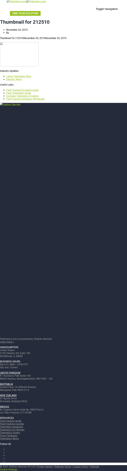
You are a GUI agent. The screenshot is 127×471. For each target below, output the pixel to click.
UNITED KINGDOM (10, 372)
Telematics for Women (12, 429)
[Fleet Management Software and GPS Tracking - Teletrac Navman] (63, 104)
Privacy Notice (45, 466)
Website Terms (63, 466)
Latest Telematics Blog (18, 76)
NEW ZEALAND (8, 395)
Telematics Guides (10, 432)
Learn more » (7, 341)
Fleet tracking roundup (12, 423)
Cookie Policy (80, 466)
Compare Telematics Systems (22, 96)
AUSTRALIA (6, 384)
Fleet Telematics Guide (18, 93)
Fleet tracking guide (10, 420)
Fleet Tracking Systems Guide (22, 90)
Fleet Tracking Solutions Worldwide (25, 98)
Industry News (14, 79)
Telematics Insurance (11, 426)
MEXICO (4, 406)
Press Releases (9, 435)
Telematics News (9, 438)
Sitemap (94, 466)
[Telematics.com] (26, 1)
